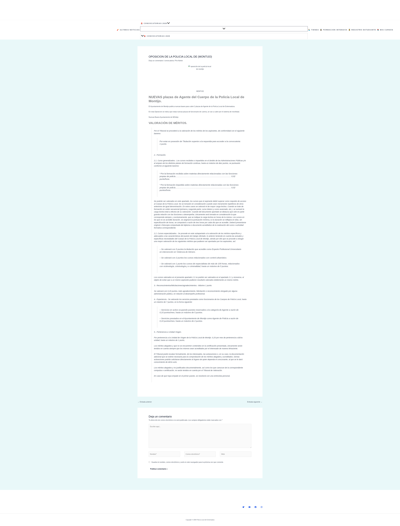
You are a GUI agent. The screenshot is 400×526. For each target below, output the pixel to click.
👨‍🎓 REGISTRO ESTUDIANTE (362, 30)
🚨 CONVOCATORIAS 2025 (157, 36)
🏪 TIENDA (313, 30)
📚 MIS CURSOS (385, 30)
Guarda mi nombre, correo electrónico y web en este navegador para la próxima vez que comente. (187, 462)
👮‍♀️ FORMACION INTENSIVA (333, 30)
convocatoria (169, 61)
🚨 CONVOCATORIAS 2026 (154, 23)
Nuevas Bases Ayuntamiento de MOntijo (163, 117)
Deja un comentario (156, 61)
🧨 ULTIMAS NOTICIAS (128, 30)
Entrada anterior (145, 402)
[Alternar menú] (224, 28)
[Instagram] (261, 507)
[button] (168, 23)
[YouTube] (249, 507)
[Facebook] (255, 507)
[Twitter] (243, 507)
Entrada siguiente (254, 402)
